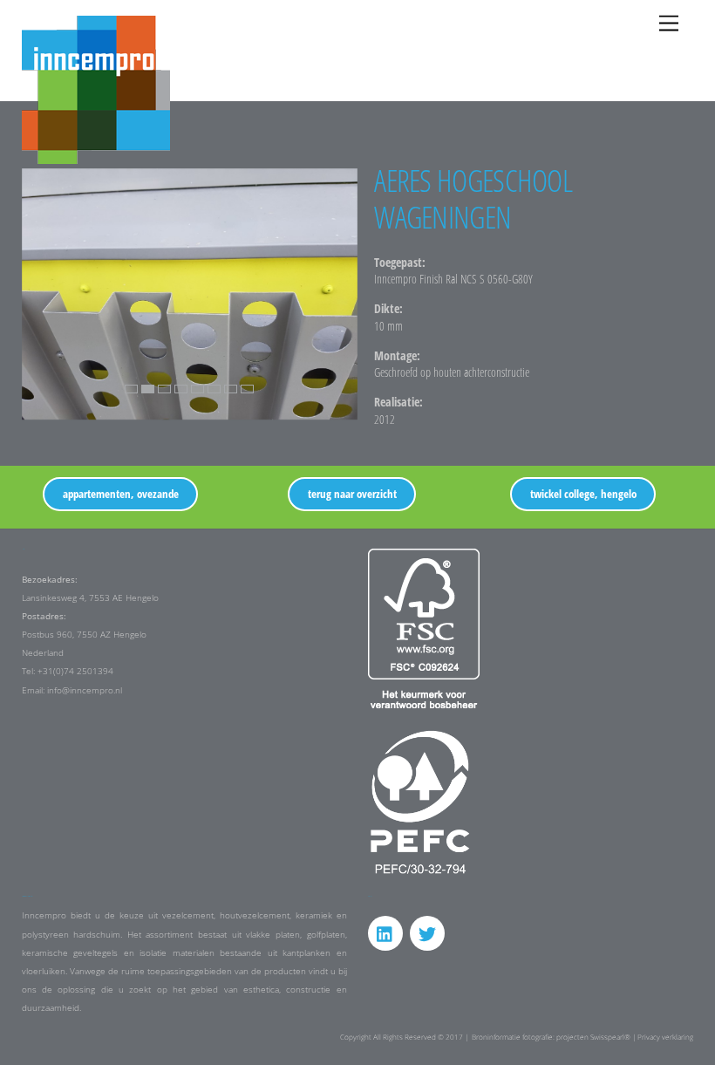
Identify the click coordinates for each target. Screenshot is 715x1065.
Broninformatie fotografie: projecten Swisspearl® (551, 1036)
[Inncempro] (96, 156)
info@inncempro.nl (84, 690)
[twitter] (427, 932)
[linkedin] (385, 932)
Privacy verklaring (665, 1036)
